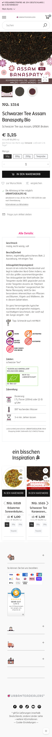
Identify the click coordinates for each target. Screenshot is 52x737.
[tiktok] (26, 706)
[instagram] (20, 706)
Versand (28, 143)
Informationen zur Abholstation (17, 204)
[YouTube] (32, 706)
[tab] (26, 233)
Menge (5, 151)
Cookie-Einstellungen (26, 722)
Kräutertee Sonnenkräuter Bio (13, 511)
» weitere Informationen (26, 719)
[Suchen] (45, 25)
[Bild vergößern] (45, 78)
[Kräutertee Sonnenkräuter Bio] (13, 478)
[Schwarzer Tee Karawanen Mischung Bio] (38, 478)
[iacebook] (14, 706)
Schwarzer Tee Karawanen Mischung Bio (38, 511)
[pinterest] (38, 706)
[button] (49, 58)
